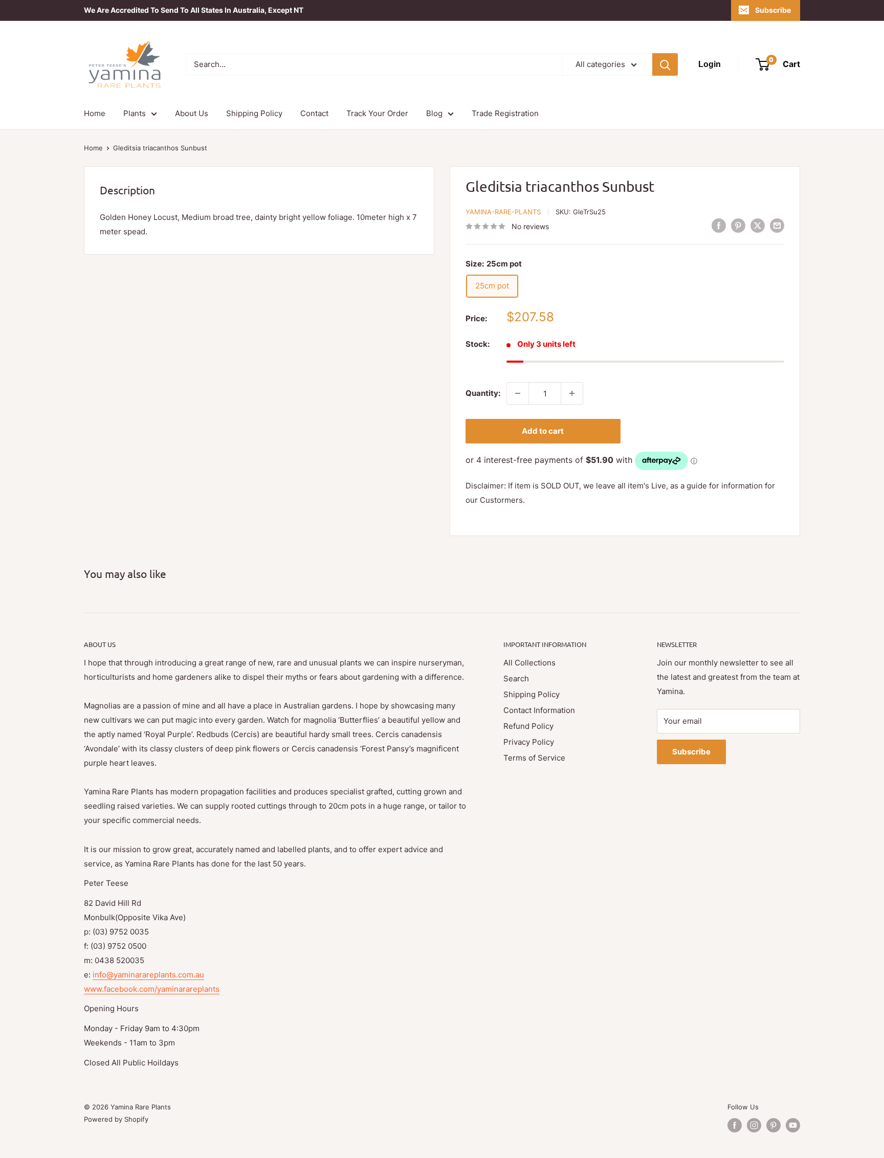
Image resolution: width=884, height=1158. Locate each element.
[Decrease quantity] (517, 393)
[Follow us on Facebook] (734, 1125)
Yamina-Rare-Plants (503, 212)
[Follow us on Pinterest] (773, 1125)
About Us (191, 113)
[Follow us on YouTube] (793, 1125)
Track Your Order (377, 113)
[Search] (665, 64)
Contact (314, 113)
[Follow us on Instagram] (754, 1125)
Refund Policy (528, 726)
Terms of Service (534, 758)
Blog (434, 113)
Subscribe (773, 10)
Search (516, 678)
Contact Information (539, 710)
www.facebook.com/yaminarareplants (151, 989)
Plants (134, 113)
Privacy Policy (528, 742)
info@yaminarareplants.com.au (148, 974)
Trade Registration (505, 113)
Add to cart (543, 431)
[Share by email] (777, 225)
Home (94, 113)
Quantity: (483, 393)
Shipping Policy (254, 113)
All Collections (529, 662)
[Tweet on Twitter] (757, 225)
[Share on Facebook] (719, 225)
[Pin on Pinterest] (738, 225)
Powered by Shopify (116, 1119)
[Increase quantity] (572, 393)
